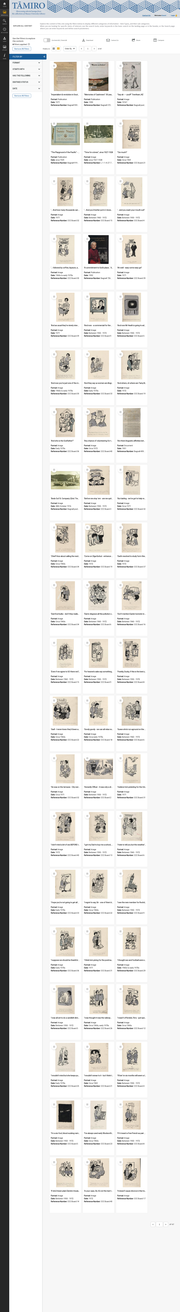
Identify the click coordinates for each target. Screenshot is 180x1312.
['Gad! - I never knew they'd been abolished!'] (65, 711)
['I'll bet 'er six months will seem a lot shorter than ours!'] (131, 1057)
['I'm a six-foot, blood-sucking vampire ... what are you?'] (65, 1115)
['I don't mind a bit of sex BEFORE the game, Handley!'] (65, 826)
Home (4, 6)
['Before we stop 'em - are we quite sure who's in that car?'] (98, 480)
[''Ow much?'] (131, 134)
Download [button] (87, 40)
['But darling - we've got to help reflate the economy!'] (131, 480)
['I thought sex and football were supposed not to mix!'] (131, 941)
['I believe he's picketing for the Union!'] (131, 768)
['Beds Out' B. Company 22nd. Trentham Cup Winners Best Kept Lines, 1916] (65, 480)
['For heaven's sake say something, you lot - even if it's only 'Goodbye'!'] (98, 653)
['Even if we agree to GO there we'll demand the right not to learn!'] (65, 653)
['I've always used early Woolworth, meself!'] (98, 1115)
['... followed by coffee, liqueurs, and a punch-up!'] (65, 249)
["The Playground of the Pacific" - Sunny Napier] (65, 134)
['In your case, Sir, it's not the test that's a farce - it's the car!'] (98, 1172)
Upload (4, 50)
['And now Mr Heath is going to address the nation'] (131, 307)
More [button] (4, 59)
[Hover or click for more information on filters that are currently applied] (29, 44)
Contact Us (146, 15)
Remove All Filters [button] (21, 49)
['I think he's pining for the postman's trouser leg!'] (98, 941)
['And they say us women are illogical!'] (98, 364)
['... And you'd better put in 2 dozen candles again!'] (98, 191)
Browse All (4, 15)
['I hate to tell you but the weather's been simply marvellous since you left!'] (131, 826)
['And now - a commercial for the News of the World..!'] (98, 307)
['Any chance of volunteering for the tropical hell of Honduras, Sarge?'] (98, 422)
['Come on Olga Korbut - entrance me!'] (98, 538)
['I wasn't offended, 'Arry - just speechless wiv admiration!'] (131, 999)
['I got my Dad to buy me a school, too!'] (98, 826)
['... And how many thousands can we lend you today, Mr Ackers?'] (65, 191)
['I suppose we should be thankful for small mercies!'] (65, 941)
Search (4, 24)
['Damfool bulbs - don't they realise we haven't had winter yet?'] (65, 595)
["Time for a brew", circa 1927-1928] (98, 134)
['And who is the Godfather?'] (65, 422)
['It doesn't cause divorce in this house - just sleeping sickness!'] (131, 1172)
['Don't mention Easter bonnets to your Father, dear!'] (131, 595)
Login (4, 41)
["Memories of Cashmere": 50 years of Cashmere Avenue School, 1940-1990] (98, 76)
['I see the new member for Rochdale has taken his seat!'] (131, 884)
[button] (112, 40)
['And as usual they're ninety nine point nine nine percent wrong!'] (65, 307)
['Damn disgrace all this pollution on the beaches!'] (98, 595)
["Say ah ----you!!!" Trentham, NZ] (131, 76)
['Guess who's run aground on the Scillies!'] (131, 711)
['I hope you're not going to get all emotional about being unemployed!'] (65, 884)
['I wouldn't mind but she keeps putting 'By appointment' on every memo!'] (65, 1057)
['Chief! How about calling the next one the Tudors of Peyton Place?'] (65, 538)
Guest (164, 15)
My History (4, 32)
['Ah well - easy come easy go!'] (131, 249)
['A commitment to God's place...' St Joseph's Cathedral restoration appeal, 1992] (98, 249)
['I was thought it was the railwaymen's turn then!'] (98, 999)
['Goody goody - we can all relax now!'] (98, 711)
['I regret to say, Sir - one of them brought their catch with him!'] (98, 884)
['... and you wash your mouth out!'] (131, 191)
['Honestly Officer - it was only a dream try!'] (98, 768)
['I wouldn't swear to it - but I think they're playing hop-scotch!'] (98, 1057)
